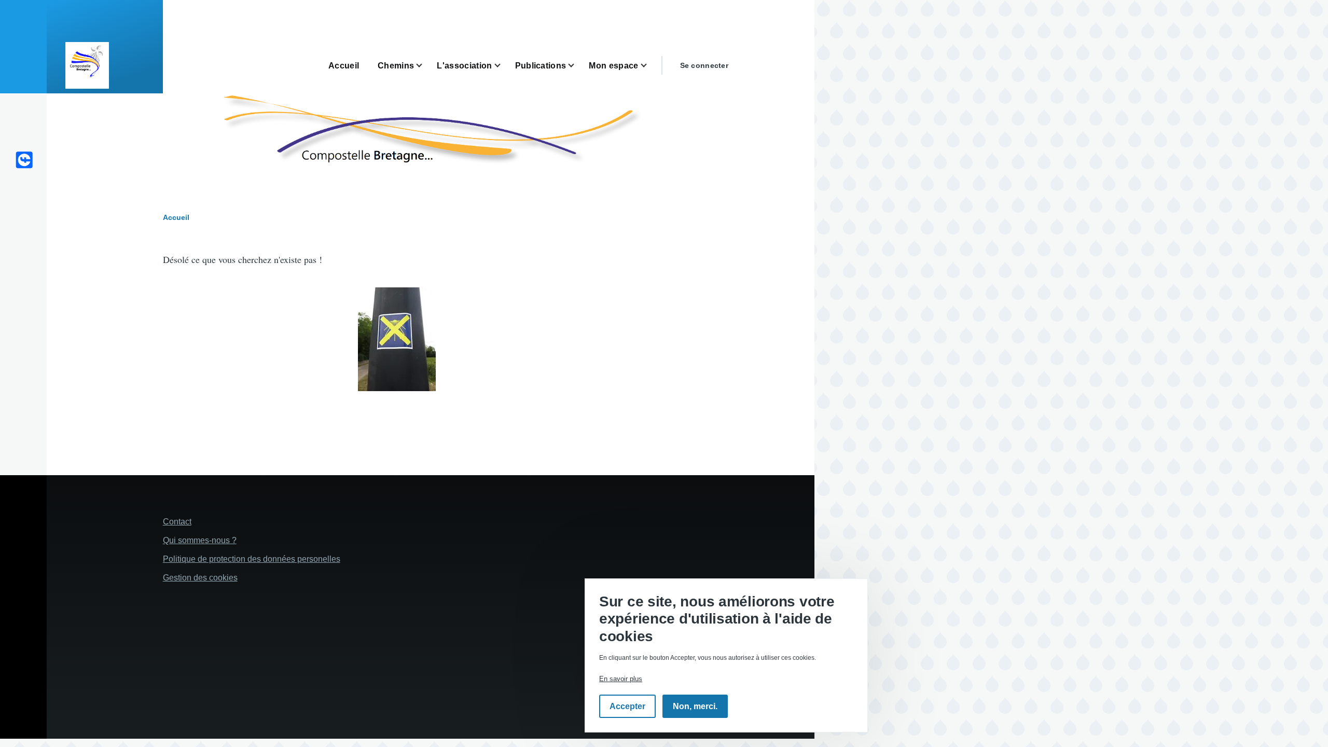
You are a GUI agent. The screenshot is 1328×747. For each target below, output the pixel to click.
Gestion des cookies (200, 577)
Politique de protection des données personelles (251, 559)
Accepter (627, 706)
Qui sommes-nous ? (200, 540)
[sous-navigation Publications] (577, 65)
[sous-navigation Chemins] (425, 65)
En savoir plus (620, 679)
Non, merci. (695, 706)
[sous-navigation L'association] (503, 65)
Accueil (176, 217)
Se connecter (704, 65)
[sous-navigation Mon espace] (650, 65)
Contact (177, 521)
